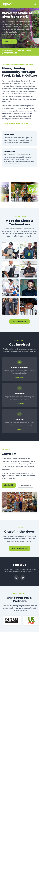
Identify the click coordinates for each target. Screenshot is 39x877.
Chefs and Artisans (19, 321)
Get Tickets (26, 41)
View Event (9, 41)
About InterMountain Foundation (15, 123)
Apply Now (19, 377)
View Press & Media (19, 548)
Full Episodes (25, 485)
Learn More (19, 403)
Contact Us (19, 429)
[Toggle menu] (35, 4)
